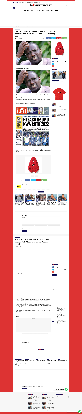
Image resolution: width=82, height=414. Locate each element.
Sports (53, 116)
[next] (68, 2)
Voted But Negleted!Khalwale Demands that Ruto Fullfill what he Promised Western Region (41, 203)
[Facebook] (63, 5)
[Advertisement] (41, 18)
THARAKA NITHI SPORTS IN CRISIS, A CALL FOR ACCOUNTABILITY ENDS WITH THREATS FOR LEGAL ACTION (61, 116)
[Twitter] (66, 5)
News (17, 26)
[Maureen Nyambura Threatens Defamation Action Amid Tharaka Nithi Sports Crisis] (62, 197)
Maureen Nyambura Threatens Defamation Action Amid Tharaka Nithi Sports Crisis (29, 2)
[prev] (67, 2)
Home (15, 26)
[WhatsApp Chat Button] (79, 411)
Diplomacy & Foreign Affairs (18, 201)
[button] (14, 8)
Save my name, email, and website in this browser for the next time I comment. (33, 228)
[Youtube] (67, 5)
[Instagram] (65, 5)
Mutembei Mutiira (19, 38)
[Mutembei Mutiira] (15, 38)
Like (65, 61)
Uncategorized (54, 105)
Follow (65, 63)
